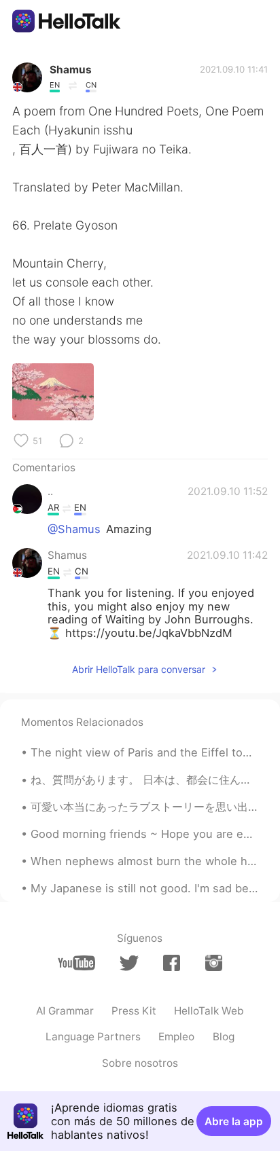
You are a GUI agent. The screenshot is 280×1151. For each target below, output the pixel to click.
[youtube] (76, 962)
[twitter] (129, 963)
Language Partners (93, 1036)
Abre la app (234, 1121)
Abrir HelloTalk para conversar (138, 669)
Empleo (176, 1036)
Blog (223, 1036)
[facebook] (171, 963)
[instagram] (213, 963)
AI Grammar (65, 1010)
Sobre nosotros (140, 1063)
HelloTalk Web (209, 1010)
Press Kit (133, 1010)
